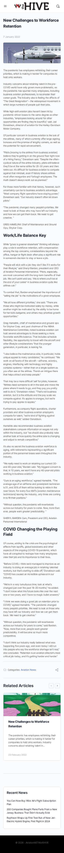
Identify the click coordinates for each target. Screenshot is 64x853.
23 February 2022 (17, 754)
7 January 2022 (11, 36)
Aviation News (28, 669)
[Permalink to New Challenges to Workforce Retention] (32, 704)
